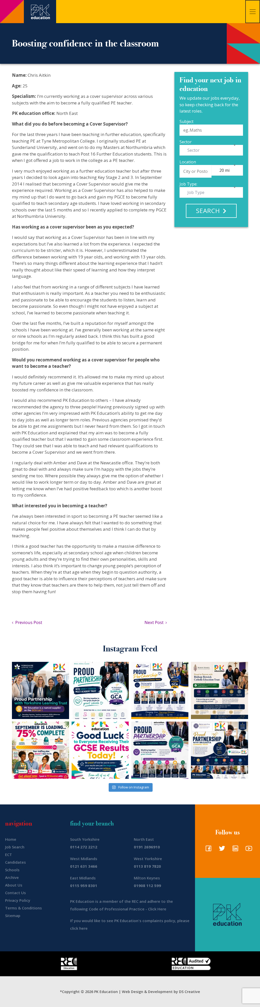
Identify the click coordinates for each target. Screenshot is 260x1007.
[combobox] (211, 150)
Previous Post (27, 622)
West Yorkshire (148, 858)
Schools (12, 869)
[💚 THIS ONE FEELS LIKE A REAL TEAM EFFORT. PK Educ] (100, 690)
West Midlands (83, 858)
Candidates (15, 862)
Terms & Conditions (23, 907)
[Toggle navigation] (252, 11)
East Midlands (83, 877)
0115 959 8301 (83, 885)
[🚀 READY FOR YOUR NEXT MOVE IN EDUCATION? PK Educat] (159, 690)
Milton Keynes (147, 877)
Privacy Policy (17, 900)
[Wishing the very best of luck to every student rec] (100, 750)
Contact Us (15, 892)
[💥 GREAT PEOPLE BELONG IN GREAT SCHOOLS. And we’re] (219, 690)
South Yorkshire (85, 839)
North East (144, 839)
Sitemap (12, 915)
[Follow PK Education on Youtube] (247, 849)
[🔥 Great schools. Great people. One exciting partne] (219, 750)
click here (79, 928)
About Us (13, 885)
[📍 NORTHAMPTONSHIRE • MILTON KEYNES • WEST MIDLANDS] (159, 750)
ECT (8, 854)
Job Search (14, 846)
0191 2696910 (147, 846)
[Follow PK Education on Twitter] (221, 849)
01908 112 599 (147, 885)
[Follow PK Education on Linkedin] (234, 849)
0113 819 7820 (147, 866)
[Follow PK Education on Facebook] (207, 849)
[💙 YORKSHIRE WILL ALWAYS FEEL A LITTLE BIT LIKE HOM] (40, 690)
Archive (12, 877)
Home (10, 839)
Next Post (155, 622)
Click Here (157, 908)
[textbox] (194, 150)
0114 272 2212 (83, 846)
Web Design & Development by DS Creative (161, 991)
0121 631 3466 (83, 866)
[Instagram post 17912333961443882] (40, 750)
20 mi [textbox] (224, 170)
